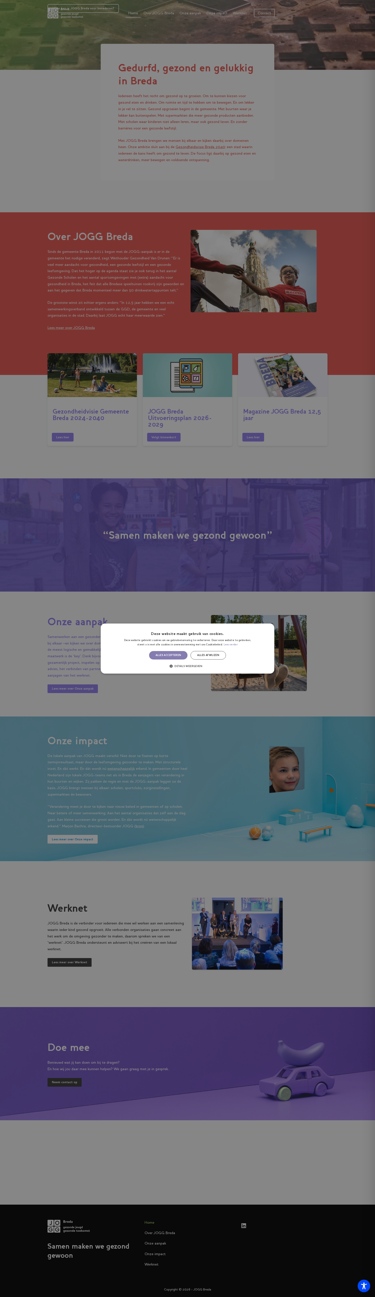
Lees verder (231, 644)
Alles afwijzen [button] (208, 655)
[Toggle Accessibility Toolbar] (364, 1286)
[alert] (187, 648)
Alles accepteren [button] (168, 655)
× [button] (269, 628)
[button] (187, 666)
